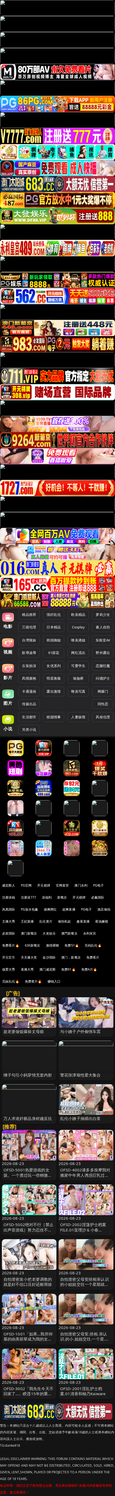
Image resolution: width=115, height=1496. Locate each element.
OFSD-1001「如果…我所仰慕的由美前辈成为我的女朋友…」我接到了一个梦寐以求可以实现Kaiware (28, 1341)
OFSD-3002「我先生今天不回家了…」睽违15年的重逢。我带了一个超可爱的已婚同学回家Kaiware (28, 1396)
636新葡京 (32, 945)
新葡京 (62, 897)
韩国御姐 (54, 640)
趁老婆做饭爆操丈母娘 (23, 1031)
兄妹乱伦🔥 (10, 981)
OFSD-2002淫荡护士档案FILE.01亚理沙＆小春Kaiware (83, 1229)
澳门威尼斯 (47, 969)
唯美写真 (78, 691)
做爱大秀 (8, 969)
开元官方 (8, 957)
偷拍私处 (64, 921)
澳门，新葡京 (71, 957)
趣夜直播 (83, 921)
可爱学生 (78, 665)
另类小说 (29, 729)
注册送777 (28, 897)
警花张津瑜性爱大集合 (80, 1075)
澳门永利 (80, 885)
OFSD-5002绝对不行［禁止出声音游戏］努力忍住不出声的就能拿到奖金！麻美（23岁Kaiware (28, 1232)
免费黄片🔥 (33, 981)
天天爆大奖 (29, 957)
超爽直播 (68, 909)
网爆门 (103, 691)
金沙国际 (49, 957)
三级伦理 (29, 627)
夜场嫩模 (101, 921)
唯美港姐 (78, 640)
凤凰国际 (8, 909)
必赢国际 (97, 897)
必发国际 (8, 933)
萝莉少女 (103, 614)
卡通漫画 (29, 691)
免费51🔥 (71, 945)
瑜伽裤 (78, 678)
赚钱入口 (54, 981)
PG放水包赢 (29, 909)
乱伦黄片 (45, 921)
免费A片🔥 (89, 969)
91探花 (53, 652)
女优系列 (54, 665)
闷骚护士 (103, 678)
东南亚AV (102, 640)
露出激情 (54, 691)
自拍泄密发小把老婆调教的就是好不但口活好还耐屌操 (27, 1281)
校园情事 (54, 717)
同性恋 (103, 703)
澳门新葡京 (29, 933)
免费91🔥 (68, 969)
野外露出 (103, 652)
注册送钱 (8, 897)
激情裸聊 (52, 945)
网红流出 (78, 652)
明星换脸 (54, 678)
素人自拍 (103, 627)
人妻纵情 (78, 717)
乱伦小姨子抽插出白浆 (80, 1118)
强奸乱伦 (54, 614)
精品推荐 (29, 614)
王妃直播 (27, 921)
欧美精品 (78, 614)
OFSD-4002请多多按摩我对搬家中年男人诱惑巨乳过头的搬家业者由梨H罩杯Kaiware (85, 1177)
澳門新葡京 (69, 933)
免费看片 (92, 957)
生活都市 (29, 717)
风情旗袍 (29, 678)
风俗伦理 (103, 717)
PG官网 (26, 885)
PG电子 (98, 885)
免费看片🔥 (10, 945)
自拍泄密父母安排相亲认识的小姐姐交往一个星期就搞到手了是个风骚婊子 (84, 1284)
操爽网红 (50, 909)
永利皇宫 (89, 933)
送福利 (47, 897)
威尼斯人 (8, 885)
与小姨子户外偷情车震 (80, 1031)
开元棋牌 (43, 885)
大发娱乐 (49, 933)
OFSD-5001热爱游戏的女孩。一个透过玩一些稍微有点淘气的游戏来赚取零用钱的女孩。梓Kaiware (27, 1177)
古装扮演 (29, 665)
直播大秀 (27, 969)
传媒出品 (29, 703)
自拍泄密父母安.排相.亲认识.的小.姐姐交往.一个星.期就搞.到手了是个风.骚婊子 (84, 1339)
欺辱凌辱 (29, 652)
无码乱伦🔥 (93, 945)
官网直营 (62, 885)
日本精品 (54, 627)
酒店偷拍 (103, 909)
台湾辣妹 (29, 640)
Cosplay (78, 627)
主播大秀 (8, 921)
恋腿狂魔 (103, 665)
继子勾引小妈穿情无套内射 (27, 1075)
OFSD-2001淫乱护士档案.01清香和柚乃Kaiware (82, 1391)
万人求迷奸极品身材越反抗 (27, 1118)
